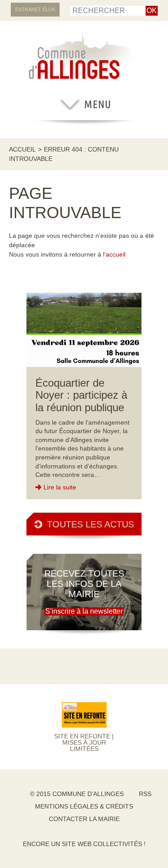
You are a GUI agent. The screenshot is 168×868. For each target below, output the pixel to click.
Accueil (22, 149)
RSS (145, 793)
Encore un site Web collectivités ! (84, 843)
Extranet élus (35, 9)
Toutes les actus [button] (90, 524)
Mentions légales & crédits (84, 806)
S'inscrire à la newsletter (84, 611)
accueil (115, 254)
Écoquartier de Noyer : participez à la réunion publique (81, 395)
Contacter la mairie (84, 818)
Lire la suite (59, 487)
